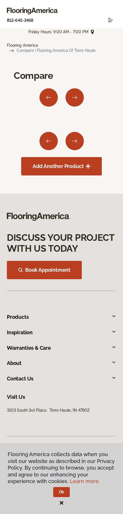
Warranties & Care (29, 348)
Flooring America (22, 45)
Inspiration (20, 332)
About (14, 363)
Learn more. (85, 481)
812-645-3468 (20, 20)
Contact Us (20, 379)
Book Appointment (47, 270)
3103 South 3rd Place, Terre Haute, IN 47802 (48, 410)
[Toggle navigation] (110, 20)
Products (18, 317)
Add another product (58, 166)
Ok (61, 492)
